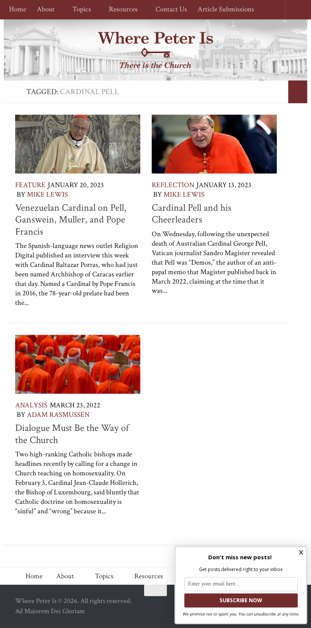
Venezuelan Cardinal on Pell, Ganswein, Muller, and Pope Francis (70, 219)
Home (17, 9)
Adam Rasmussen (58, 415)
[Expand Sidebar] (297, 91)
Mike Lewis (47, 194)
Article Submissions (222, 9)
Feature (30, 185)
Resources (121, 9)
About (46, 9)
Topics (80, 9)
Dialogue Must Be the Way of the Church (72, 434)
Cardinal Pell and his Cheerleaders (191, 213)
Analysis (31, 405)
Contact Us (168, 9)
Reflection (173, 185)
